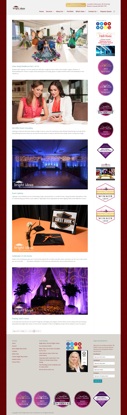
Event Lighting (17, 193)
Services (49, 11)
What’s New (80, 11)
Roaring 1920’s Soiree (20, 319)
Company (96, 373)
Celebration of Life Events (22, 256)
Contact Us (92, 11)
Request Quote (105, 11)
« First (22, 331)
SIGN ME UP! (97, 381)
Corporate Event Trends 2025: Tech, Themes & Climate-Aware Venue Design (49, 360)
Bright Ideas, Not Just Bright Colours (49, 343)
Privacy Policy (16, 362)
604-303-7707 (102, 6)
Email (95, 366)
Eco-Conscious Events (45, 346)
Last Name (96, 360)
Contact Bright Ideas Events (20, 356)
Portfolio (70, 11)
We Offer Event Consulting (22, 128)
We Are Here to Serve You (46, 369)
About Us (59, 11)
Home (41, 11)
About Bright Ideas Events (19, 348)
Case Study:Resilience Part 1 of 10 (25, 66)
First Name (96, 354)
